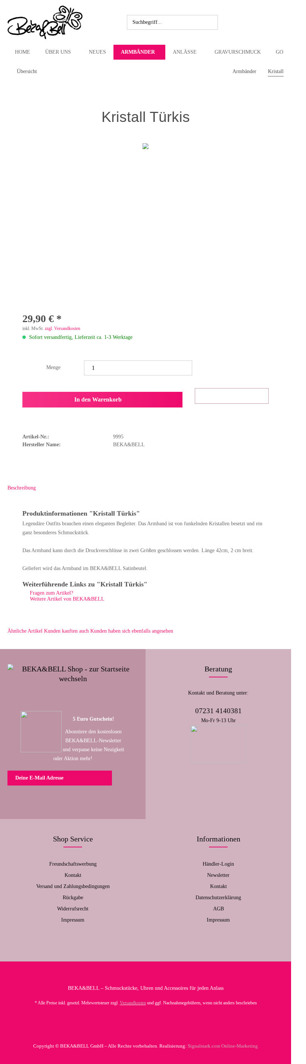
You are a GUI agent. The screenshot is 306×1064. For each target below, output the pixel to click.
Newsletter (218, 875)
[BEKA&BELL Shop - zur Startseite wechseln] (44, 22)
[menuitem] (172, 22)
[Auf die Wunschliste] (232, 396)
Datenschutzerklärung (218, 897)
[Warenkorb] (259, 22)
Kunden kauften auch (66, 631)
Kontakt (73, 875)
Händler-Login (218, 864)
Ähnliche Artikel (25, 631)
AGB (218, 909)
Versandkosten (133, 1002)
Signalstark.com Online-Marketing (223, 1046)
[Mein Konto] (243, 22)
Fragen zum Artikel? (50, 593)
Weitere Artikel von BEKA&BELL (66, 599)
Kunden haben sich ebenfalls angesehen (131, 631)
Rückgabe (73, 897)
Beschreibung (21, 488)
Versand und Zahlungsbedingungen (73, 886)
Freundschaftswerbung (73, 864)
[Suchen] (211, 22)
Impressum (72, 920)
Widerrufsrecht (72, 909)
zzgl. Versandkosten (62, 328)
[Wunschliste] (226, 22)
